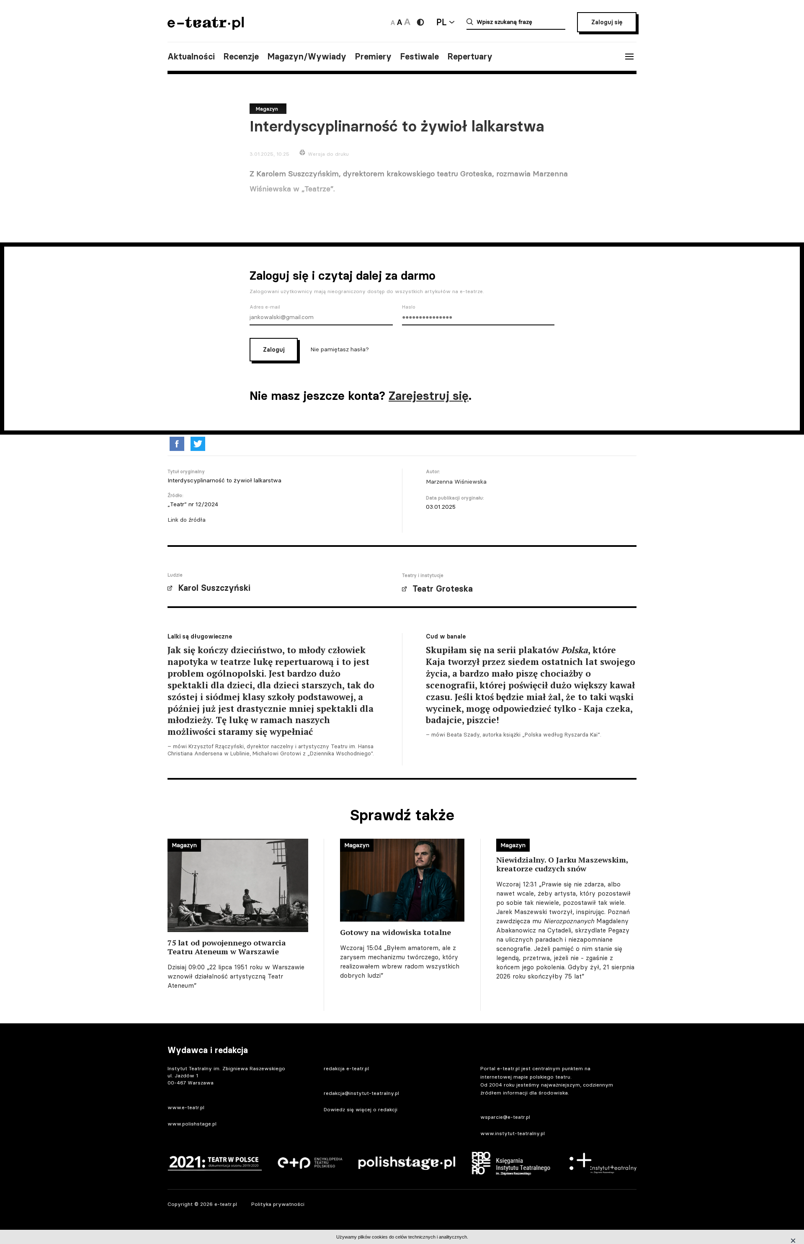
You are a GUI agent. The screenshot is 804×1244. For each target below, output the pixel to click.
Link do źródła (187, 519)
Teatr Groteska (442, 589)
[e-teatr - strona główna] (206, 27)
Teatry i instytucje (422, 575)
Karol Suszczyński (214, 588)
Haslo (408, 307)
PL (441, 22)
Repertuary (469, 57)
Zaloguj (273, 349)
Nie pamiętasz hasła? (339, 349)
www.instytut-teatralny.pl (512, 1133)
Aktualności (191, 57)
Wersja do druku (328, 154)
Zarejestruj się (429, 396)
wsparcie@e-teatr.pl (505, 1117)
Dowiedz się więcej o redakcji (360, 1109)
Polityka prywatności (277, 1204)
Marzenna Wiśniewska (456, 481)
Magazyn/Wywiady (306, 57)
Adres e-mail (265, 307)
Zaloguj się (606, 22)
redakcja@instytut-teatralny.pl (361, 1093)
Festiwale (419, 57)
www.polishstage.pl (192, 1123)
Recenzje (241, 57)
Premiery (373, 57)
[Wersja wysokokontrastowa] (420, 22)
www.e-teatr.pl (186, 1107)
